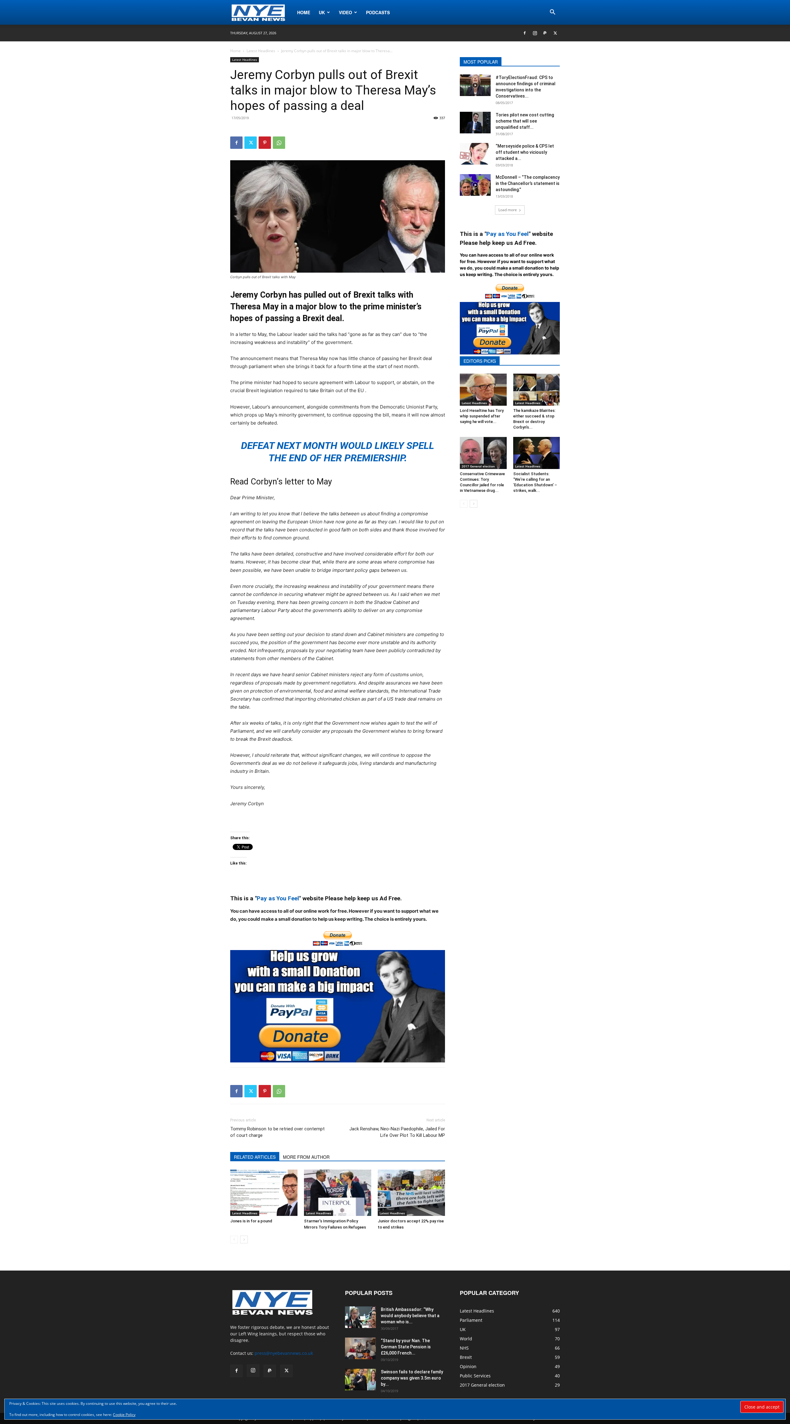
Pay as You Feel (278, 898)
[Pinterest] (265, 142)
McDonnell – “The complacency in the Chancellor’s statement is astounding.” (528, 183)
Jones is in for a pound (251, 1221)
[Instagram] (534, 33)
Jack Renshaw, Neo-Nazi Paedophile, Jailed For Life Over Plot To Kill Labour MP (397, 1132)
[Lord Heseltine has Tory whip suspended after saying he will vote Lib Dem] (483, 390)
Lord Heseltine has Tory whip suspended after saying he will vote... (482, 416)
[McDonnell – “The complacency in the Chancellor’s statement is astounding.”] (475, 185)
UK (322, 12)
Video (345, 12)
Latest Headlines (261, 50)
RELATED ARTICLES (255, 1157)
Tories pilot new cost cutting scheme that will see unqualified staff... (525, 121)
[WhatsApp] (279, 142)
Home (303, 12)
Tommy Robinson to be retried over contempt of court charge (277, 1132)
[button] (552, 13)
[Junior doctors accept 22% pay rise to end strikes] (411, 1193)
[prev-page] (234, 1239)
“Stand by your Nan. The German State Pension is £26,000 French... (406, 1346)
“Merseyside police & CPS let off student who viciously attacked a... (525, 152)
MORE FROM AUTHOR (306, 1157)
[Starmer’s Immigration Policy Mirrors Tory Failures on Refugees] (337, 1193)
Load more (507, 209)
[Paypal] (545, 33)
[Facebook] (524, 33)
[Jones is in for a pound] (263, 1193)
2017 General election (478, 466)
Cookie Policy (124, 1414)
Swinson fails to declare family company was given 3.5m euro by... (412, 1378)
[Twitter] (555, 33)
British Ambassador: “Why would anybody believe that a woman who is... (410, 1315)
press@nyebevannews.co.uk (284, 1353)
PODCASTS (378, 12)
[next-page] (244, 1239)
